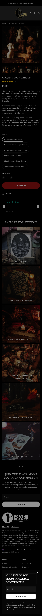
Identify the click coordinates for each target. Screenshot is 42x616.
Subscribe (21, 596)
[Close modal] (37, 573)
